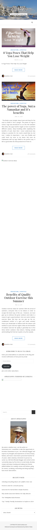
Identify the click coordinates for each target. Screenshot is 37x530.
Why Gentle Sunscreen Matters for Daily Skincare (16, 493)
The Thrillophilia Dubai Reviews (11, 497)
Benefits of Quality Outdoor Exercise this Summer (18, 297)
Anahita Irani (9, 76)
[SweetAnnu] (18, 8)
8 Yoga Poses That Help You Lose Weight (18, 54)
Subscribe (6, 366)
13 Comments (31, 344)
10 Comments (31, 76)
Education (14, 50)
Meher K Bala (28, 527)
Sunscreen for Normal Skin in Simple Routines (15, 489)
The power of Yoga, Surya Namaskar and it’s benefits (18, 109)
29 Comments (31, 154)
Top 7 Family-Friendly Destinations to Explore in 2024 (18, 501)
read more (19, 70)
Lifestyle (23, 50)
